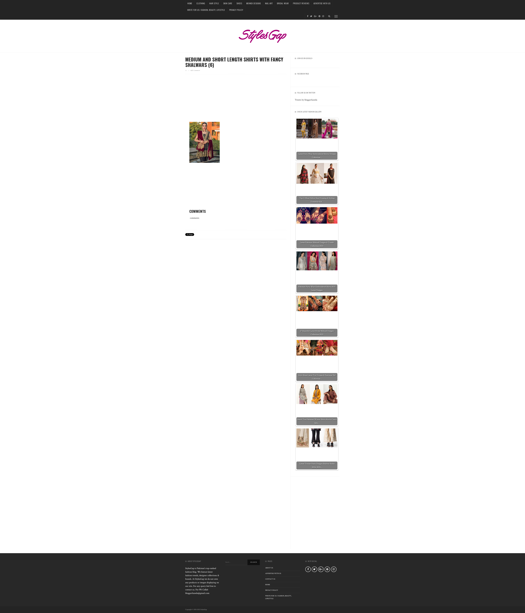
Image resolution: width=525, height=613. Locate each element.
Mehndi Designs (253, 3)
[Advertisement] (236, 100)
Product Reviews (301, 3)
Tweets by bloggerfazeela (306, 99)
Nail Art (269, 3)
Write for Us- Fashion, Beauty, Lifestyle (206, 9)
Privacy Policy (236, 9)
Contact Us (270, 579)
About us (269, 568)
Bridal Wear (283, 3)
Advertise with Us (321, 3)
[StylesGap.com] (262, 35)
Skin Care (227, 3)
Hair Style (214, 3)
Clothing (200, 3)
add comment (195, 70)
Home (189, 3)
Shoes (239, 3)
